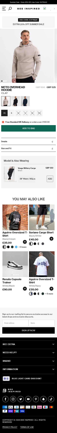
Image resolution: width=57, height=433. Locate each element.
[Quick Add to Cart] (25, 242)
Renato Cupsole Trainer (12, 281)
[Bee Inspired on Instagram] (13, 399)
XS (4, 113)
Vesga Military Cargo (27, 168)
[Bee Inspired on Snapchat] (43, 399)
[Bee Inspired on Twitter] (21, 399)
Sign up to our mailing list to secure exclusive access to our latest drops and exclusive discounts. (27, 315)
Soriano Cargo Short (41, 232)
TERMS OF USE (27, 427)
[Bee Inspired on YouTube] (28, 399)
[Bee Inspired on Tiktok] (51, 399)
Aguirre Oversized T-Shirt (15, 234)
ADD (50, 179)
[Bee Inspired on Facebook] (5, 399)
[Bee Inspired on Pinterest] (36, 399)
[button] (1, 81)
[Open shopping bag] (54, 8)
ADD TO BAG (28, 128)
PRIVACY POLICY (9, 427)
